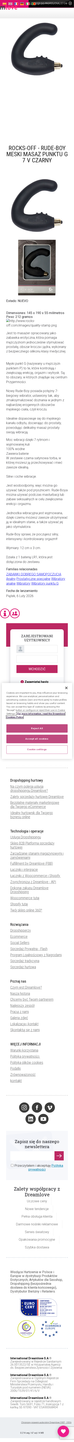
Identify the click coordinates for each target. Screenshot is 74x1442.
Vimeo (50, 1107)
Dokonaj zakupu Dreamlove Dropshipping (29, 890)
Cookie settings (37, 749)
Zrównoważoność (23, 1074)
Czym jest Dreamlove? (26, 987)
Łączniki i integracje (24, 869)
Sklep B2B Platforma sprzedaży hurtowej (32, 845)
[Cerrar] (66, 687)
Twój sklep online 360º (26, 910)
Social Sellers (19, 943)
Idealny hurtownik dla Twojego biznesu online (31, 815)
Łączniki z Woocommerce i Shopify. (35, 876)
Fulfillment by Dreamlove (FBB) (31, 863)
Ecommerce (19, 936)
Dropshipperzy (20, 930)
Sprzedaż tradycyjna (24, 961)
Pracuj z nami (19, 1012)
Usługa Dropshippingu (25, 837)
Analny (11, 579)
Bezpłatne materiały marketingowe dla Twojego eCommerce (34, 804)
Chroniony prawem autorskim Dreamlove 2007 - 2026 (46, 1422)
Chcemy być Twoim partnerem (31, 999)
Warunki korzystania (24, 1050)
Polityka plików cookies (26, 1062)
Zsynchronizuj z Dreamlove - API (33, 882)
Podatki (15, 1068)
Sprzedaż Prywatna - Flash (28, 949)
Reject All (37, 728)
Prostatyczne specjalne (33, 579)
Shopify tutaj (19, 904)
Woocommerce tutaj (24, 898)
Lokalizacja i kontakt (24, 1024)
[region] (37, 721)
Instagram (24, 1107)
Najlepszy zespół (22, 1005)
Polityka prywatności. (25, 1056)
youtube (43, 1119)
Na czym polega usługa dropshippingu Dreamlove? (29, 788)
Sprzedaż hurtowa (23, 967)
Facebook (37, 1107)
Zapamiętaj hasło (37, 681)
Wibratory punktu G (45, 583)
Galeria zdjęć (19, 1018)
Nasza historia (20, 993)
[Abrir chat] (63, 1431)
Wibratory (23, 583)
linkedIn (30, 1119)
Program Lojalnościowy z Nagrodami (36, 955)
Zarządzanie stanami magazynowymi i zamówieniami (37, 855)
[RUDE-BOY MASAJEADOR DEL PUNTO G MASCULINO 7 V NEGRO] (37, 78)
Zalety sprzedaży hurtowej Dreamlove (37, 797)
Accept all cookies (36, 738)
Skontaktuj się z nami (25, 1030)
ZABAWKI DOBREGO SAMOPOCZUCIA (33, 574)
